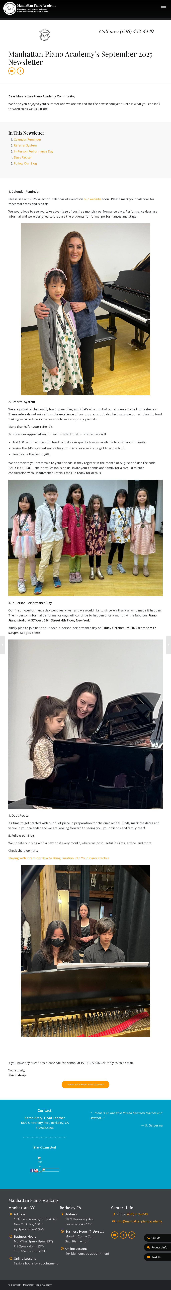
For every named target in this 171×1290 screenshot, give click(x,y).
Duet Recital (22, 157)
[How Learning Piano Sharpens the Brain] (2, 645)
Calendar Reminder (27, 139)
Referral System (25, 145)
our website (92, 199)
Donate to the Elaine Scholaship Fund (85, 1084)
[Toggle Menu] (163, 7)
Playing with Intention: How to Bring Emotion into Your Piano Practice (58, 858)
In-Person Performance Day (33, 151)
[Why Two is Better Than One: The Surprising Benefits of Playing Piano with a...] (168, 645)
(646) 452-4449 (137, 1214)
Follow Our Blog (25, 163)
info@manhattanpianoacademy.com (143, 1221)
